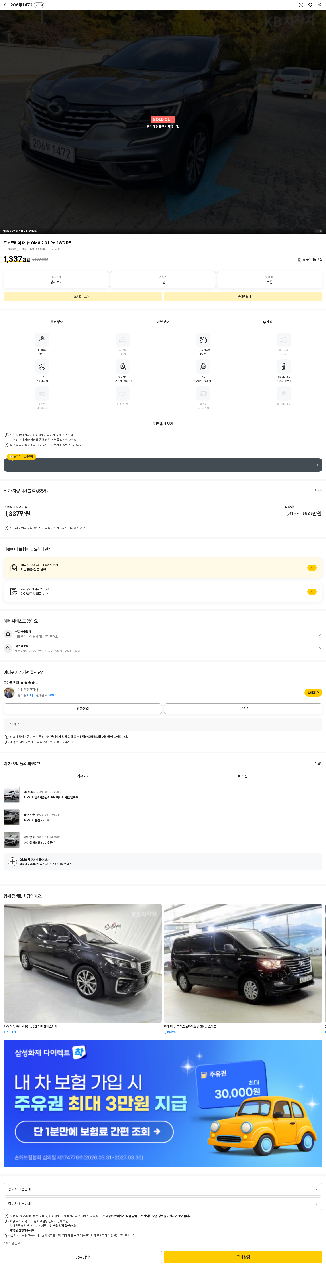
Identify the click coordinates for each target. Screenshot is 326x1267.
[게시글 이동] (163, 794)
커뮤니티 (83, 776)
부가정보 (269, 322)
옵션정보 (57, 322)
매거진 (242, 776)
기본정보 (163, 322)
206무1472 (26, 5)
